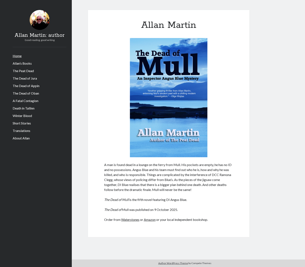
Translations (21, 131)
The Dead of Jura (25, 78)
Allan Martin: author (40, 35)
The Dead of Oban (26, 93)
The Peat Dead (23, 71)
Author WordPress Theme (173, 263)
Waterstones (130, 219)
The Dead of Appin (26, 86)
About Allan (21, 138)
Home (17, 56)
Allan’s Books (22, 63)
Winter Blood (22, 116)
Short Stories (22, 123)
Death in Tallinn (23, 108)
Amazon (150, 219)
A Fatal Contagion (25, 101)
